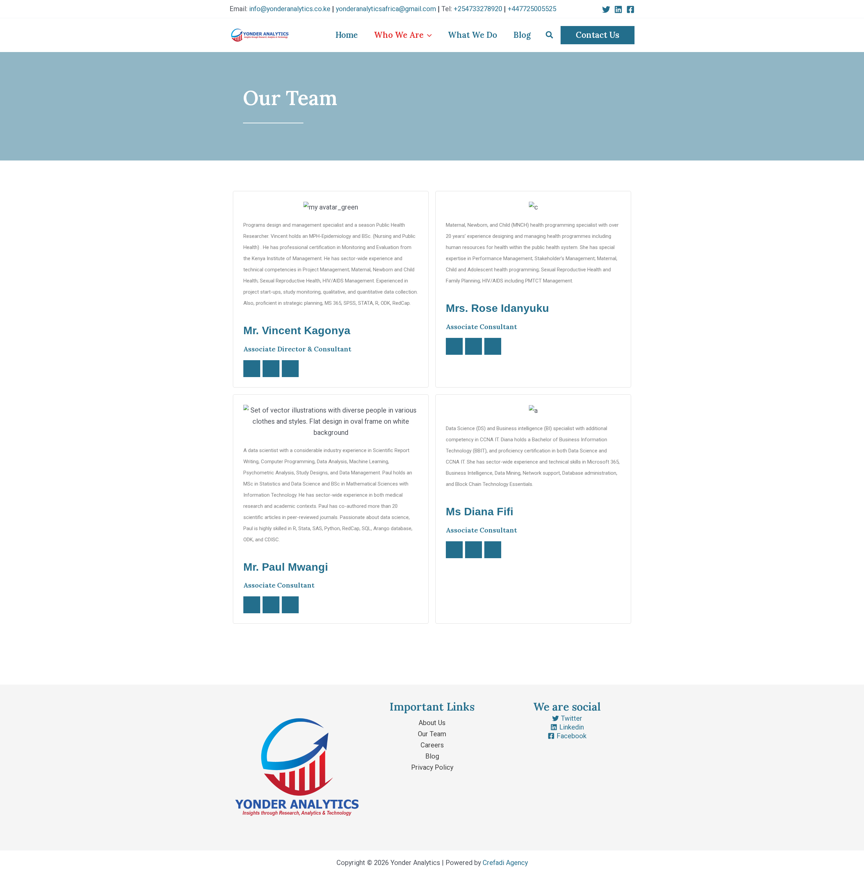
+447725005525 (532, 9)
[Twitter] (606, 9)
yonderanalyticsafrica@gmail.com (386, 9)
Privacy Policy (432, 767)
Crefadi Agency (505, 863)
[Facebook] (630, 9)
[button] (597, 35)
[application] (428, 35)
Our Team (432, 734)
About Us (432, 723)
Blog (432, 756)
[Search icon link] (550, 36)
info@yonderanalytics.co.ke (289, 9)
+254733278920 (478, 9)
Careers (432, 745)
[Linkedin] (618, 9)
